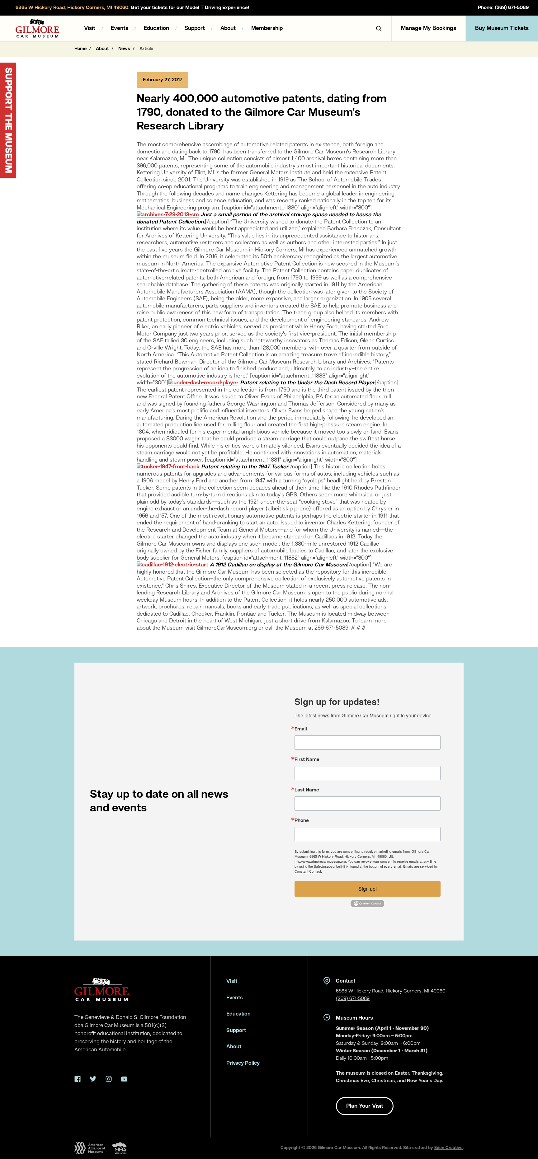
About (228, 28)
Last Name (307, 790)
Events (119, 28)
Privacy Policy (243, 1063)
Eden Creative (448, 1148)
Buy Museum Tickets (502, 28)
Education (156, 28)
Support (195, 28)
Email (301, 729)
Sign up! (367, 888)
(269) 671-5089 (353, 998)
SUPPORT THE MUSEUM (8, 120)
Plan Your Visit (364, 1106)
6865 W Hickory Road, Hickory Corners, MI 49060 (391, 991)
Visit (89, 28)
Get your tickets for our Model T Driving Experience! (132, 7)
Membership (267, 28)
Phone (302, 820)
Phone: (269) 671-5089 (503, 7)
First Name (307, 759)
